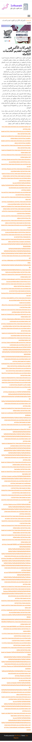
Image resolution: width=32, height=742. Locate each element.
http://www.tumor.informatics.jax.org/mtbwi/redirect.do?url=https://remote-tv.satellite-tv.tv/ (16, 640)
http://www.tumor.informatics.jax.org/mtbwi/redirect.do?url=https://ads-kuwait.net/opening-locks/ (16, 176)
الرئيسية (28, 20)
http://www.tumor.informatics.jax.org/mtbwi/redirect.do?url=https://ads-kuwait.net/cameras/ (16, 272)
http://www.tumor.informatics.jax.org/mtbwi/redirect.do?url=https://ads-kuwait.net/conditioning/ (16, 335)
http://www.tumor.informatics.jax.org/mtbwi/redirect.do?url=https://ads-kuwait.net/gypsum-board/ (16, 518)
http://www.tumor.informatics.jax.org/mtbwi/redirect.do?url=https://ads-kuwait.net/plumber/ (16, 204)
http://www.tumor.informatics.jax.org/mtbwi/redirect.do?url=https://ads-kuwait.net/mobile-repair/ (16, 380)
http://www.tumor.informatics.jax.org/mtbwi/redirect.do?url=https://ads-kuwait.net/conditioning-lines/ (16, 371)
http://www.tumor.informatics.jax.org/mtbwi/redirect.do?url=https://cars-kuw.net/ (16, 162)
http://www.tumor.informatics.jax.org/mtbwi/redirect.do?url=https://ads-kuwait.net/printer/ (16, 537)
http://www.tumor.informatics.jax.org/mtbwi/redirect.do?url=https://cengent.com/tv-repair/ (16, 636)
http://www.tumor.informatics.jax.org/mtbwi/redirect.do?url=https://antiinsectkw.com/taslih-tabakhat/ (16, 366)
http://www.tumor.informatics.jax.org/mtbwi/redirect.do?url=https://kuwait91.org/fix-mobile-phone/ (16, 385)
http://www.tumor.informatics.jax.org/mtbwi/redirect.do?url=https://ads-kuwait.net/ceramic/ (16, 528)
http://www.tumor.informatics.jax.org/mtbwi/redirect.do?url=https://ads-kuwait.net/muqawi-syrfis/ (16, 209)
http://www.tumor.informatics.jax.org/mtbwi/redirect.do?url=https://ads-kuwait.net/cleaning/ (16, 312)
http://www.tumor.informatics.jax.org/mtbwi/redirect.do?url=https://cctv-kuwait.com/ (16, 281)
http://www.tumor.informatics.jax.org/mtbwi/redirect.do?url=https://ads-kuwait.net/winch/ (16, 469)
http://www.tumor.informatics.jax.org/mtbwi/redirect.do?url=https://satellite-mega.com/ (16, 143)
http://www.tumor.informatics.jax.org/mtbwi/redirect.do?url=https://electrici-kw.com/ (16, 232)
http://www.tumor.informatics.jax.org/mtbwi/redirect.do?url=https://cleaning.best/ (16, 321)
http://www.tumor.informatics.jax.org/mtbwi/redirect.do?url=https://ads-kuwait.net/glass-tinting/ (16, 488)
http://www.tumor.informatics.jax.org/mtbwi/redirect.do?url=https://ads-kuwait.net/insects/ (16, 171)
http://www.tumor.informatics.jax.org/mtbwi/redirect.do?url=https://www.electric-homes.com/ (16, 237)
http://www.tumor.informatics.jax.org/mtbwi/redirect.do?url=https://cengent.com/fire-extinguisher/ (16, 645)
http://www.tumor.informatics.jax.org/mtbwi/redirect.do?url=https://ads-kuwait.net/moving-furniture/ (16, 291)
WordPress (17, 735)
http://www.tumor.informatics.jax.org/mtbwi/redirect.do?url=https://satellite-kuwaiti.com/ (16, 138)
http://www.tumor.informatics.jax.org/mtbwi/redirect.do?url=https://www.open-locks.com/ (16, 195)
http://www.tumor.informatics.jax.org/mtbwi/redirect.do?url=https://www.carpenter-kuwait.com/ (16, 603)
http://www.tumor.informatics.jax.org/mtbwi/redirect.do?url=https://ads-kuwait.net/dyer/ (16, 464)
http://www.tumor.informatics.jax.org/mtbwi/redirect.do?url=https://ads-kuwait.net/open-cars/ (16, 497)
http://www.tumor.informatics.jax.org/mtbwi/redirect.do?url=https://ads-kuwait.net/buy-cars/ (16, 326)
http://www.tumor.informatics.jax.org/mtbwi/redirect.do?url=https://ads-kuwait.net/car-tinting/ (16, 493)
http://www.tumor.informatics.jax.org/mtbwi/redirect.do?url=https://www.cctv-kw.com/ (16, 286)
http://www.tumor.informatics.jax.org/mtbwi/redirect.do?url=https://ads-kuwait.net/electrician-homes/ (16, 223)
